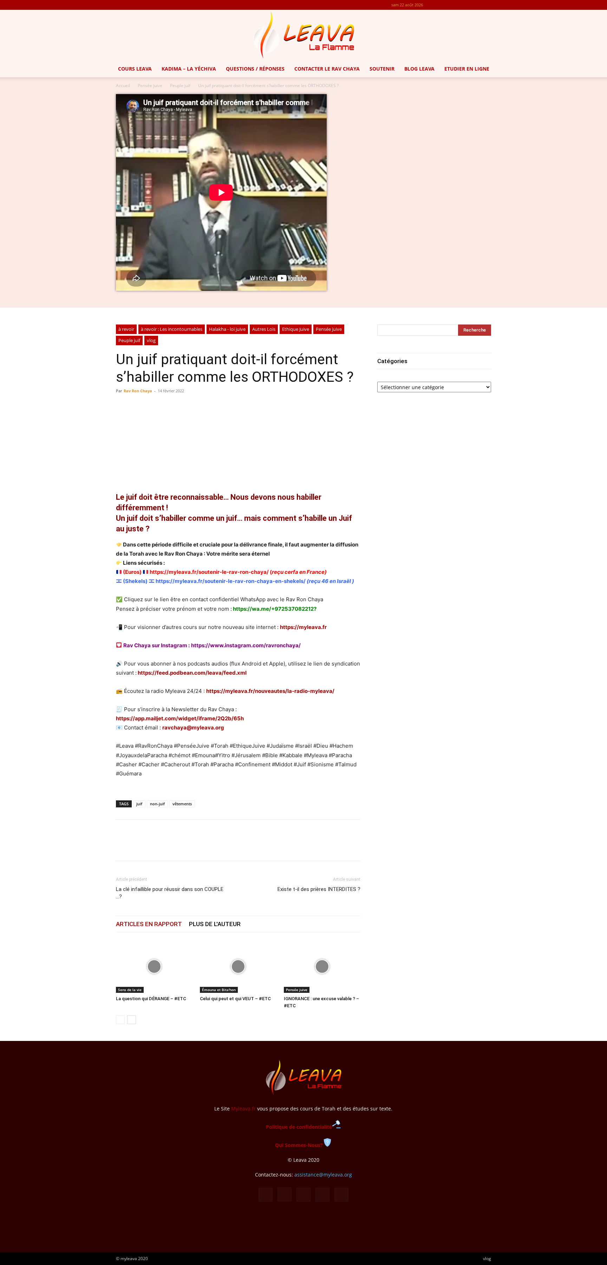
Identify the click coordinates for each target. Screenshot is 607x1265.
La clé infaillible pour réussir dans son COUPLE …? (169, 893)
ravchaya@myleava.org (193, 727)
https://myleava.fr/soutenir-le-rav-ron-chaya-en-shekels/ (231, 581)
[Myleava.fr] (303, 35)
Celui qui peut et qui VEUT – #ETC (235, 998)
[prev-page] (120, 1019)
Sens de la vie (130, 989)
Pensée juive (150, 86)
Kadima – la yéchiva (189, 68)
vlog (151, 340)
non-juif (157, 803)
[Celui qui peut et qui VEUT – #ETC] (238, 966)
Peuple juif (180, 86)
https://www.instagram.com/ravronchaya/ (246, 645)
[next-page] (131, 1019)
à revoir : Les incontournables (171, 329)
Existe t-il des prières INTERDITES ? (319, 889)
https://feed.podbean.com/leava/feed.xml (192, 672)
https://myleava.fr (303, 627)
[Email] (171, 846)
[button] (598, 69)
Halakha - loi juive (227, 329)
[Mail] (462, 5)
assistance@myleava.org (323, 1174)
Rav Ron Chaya (138, 390)
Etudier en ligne (466, 68)
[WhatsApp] (155, 846)
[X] (474, 5)
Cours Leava (135, 68)
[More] (279, 419)
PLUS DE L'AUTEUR (215, 924)
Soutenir (382, 68)
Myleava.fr (243, 1108)
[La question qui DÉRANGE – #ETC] (154, 966)
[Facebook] (439, 5)
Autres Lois (263, 329)
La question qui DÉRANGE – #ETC (151, 998)
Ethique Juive (295, 329)
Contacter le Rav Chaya (327, 68)
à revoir (126, 329)
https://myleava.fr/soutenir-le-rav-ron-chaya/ (209, 572)
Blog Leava (419, 68)
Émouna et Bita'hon (219, 989)
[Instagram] (451, 5)
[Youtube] (486, 5)
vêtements (182, 803)
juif (139, 803)
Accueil (123, 86)
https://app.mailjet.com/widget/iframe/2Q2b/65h (180, 718)
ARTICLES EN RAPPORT (149, 924)
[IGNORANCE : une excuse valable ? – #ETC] (322, 966)
